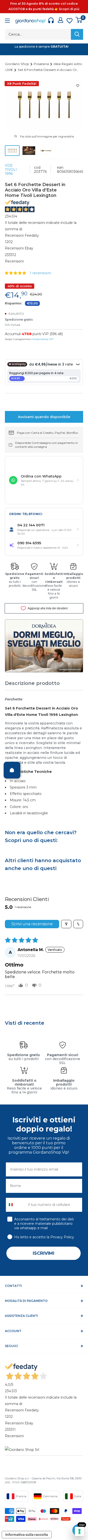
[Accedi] (60, 20)
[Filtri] (66, 924)
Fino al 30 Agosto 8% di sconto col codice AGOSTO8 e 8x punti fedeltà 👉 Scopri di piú (44, 6)
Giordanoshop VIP (42, 339)
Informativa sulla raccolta (26, 1534)
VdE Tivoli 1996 (11, 169)
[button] (16, 273)
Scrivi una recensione (32, 924)
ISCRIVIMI (43, 1253)
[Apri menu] (7, 21)
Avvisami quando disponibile (44, 417)
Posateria (42, 64)
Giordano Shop (17, 64)
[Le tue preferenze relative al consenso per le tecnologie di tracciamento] (79, 1531)
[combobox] (15, 1205)
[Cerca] (77, 34)
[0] (79, 20)
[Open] (12, 770)
